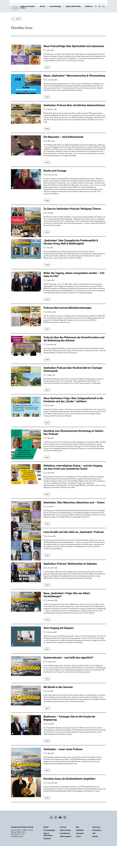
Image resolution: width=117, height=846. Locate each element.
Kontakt (95, 836)
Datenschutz (96, 830)
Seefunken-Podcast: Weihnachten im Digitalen (70, 563)
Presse (78, 836)
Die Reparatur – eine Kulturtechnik (63, 136)
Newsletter (80, 833)
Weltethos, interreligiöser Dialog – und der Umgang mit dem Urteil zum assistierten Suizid (73, 467)
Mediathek (80, 830)
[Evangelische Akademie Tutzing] (23, 10)
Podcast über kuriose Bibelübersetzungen (68, 307)
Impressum (96, 827)
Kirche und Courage (55, 170)
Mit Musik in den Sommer (58, 687)
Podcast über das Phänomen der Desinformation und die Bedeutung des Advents (74, 339)
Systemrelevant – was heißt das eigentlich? (68, 657)
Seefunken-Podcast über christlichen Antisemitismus (74, 105)
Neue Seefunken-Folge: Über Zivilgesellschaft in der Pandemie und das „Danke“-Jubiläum (73, 400)
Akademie (88, 6)
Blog (77, 827)
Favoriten (63, 827)
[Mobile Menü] (103, 6)
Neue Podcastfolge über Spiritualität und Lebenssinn (74, 46)
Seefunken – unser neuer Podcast (63, 749)
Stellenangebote (65, 836)
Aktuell (42, 6)
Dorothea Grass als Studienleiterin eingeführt (69, 778)
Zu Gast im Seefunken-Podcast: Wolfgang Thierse (72, 208)
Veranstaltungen (55, 6)
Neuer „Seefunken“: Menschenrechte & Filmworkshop (74, 75)
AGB (93, 833)
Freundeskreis (65, 833)
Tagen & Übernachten (73, 6)
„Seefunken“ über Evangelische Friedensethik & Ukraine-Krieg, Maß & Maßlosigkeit (71, 242)
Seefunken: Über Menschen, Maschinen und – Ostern (74, 502)
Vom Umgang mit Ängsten (59, 627)
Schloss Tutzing (65, 830)
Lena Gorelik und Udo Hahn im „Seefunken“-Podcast (74, 532)
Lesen (47, 67)
